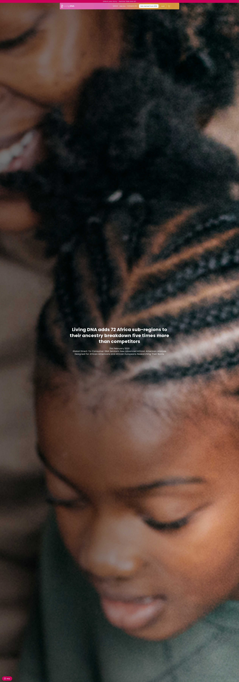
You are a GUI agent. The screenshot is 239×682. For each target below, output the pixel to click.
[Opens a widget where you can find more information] (7, 678)
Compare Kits (132, 6)
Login (163, 6)
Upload (115, 6)
